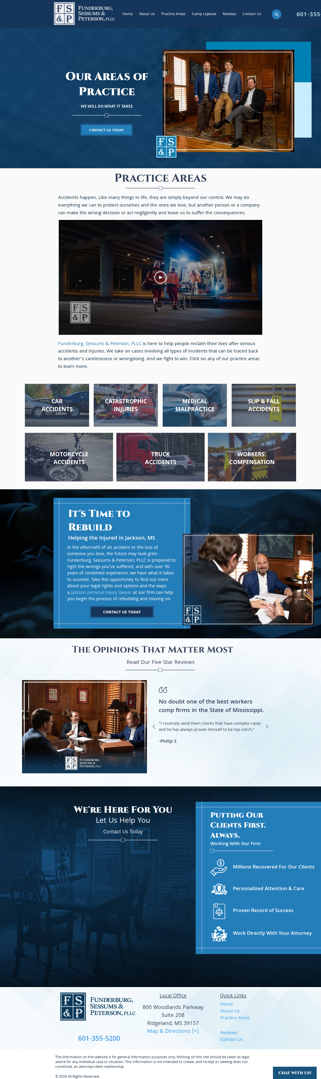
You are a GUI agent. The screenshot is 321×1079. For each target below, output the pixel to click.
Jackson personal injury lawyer (101, 593)
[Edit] (276, 14)
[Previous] (154, 727)
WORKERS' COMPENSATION (252, 458)
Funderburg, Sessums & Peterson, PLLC (100, 344)
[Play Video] (160, 277)
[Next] (266, 727)
